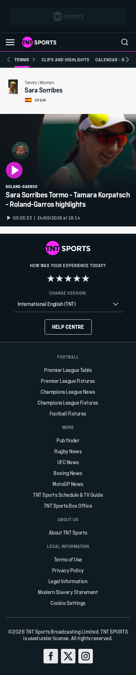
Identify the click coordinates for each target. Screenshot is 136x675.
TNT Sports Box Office (68, 506)
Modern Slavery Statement (68, 592)
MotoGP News (68, 484)
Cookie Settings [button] (68, 603)
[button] (10, 42)
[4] (77, 278)
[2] (59, 278)
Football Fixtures (68, 413)
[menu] (124, 42)
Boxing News (68, 473)
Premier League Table (68, 370)
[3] (68, 278)
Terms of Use (68, 559)
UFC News (68, 462)
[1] (50, 278)
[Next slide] (127, 59)
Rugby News (68, 451)
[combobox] (68, 304)
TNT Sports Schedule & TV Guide (68, 495)
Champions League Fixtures (68, 403)
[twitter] (68, 656)
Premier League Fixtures (68, 381)
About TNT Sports (68, 532)
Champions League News (68, 392)
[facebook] (51, 656)
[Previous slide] (9, 59)
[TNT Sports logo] (39, 42)
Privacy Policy (68, 570)
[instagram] (85, 656)
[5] (85, 278)
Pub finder (68, 440)
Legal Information (68, 581)
